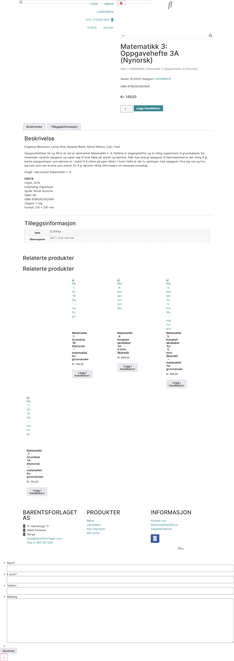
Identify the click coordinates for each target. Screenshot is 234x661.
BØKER (109, 4)
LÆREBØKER (105, 12)
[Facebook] (155, 538)
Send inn (8, 651)
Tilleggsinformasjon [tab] (64, 126)
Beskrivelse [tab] (34, 126)
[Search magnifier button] (210, 35)
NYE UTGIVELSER (97, 19)
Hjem (123, 68)
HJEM (94, 4)
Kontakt (109, 27)
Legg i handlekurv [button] (82, 374)
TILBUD (92, 27)
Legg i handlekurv (148, 108)
